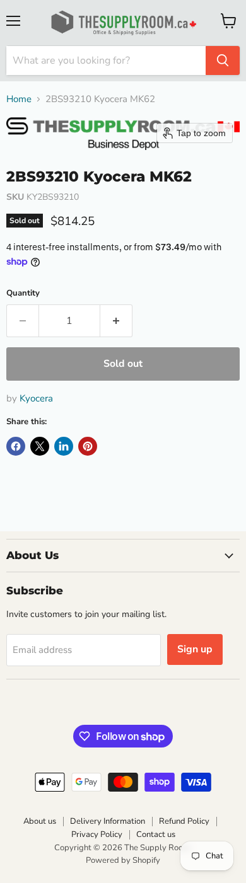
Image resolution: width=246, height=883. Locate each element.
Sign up (195, 649)
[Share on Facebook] (15, 446)
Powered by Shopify (123, 860)
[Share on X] (39, 446)
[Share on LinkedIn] (63, 446)
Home (19, 99)
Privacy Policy (96, 834)
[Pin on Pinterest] (87, 446)
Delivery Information (107, 821)
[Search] (223, 60)
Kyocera (36, 398)
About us (39, 821)
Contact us (155, 834)
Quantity (23, 293)
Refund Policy (184, 821)
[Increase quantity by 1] (116, 320)
